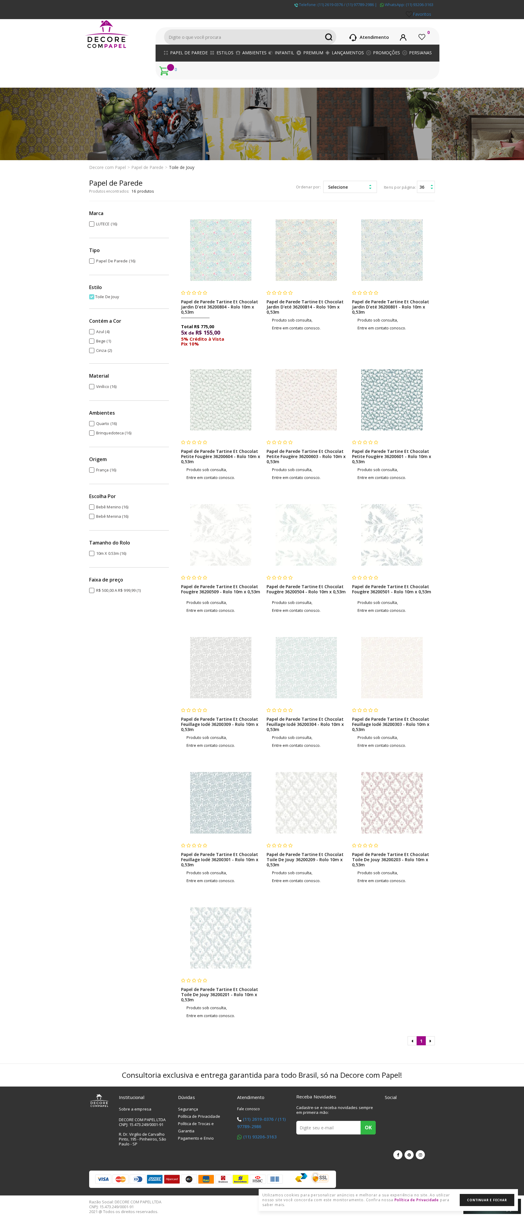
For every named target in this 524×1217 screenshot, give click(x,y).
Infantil (284, 53)
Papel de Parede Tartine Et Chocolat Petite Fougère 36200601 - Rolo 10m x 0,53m (391, 456)
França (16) (106, 470)
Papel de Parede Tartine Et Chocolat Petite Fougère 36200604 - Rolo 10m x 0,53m (220, 456)
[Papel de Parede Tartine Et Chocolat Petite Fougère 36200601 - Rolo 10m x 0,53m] (392, 400)
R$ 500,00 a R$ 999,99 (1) (118, 590)
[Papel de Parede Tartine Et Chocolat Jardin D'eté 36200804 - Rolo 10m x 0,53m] (220, 250)
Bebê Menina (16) (112, 516)
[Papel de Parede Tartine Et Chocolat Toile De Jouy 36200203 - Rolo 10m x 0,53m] (392, 802)
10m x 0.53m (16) (111, 553)
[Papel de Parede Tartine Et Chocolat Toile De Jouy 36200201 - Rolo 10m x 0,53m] (220, 938)
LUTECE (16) (106, 224)
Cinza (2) (104, 350)
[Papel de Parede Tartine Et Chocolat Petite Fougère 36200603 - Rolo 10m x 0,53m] (306, 400)
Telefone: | (337, 4)
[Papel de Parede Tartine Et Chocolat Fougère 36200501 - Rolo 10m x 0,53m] (392, 535)
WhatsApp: (408, 4)
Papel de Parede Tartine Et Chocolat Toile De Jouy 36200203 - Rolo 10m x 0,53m (390, 859)
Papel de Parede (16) (115, 261)
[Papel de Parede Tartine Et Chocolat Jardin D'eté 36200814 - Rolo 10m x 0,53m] (306, 250)
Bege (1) (103, 341)
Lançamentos (348, 53)
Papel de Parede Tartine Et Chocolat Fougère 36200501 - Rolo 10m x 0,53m (391, 589)
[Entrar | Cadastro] (403, 36)
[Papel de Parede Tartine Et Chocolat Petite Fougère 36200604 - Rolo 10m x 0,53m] (220, 400)
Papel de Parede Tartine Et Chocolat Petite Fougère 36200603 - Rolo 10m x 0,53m (306, 456)
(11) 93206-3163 (260, 1137)
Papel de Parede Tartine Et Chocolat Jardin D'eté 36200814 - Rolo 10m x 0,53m (305, 307)
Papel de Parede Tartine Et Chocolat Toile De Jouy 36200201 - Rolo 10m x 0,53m (219, 994)
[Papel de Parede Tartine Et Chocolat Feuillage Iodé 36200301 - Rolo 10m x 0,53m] (220, 802)
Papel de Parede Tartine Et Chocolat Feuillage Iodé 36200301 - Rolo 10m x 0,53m (219, 859)
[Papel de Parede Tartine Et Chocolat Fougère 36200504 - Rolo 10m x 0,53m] (306, 535)
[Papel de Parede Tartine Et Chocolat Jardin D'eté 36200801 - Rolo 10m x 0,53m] (392, 250)
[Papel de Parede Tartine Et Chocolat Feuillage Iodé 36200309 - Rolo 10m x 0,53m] (220, 667)
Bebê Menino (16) (112, 507)
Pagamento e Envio (196, 1138)
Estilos (225, 53)
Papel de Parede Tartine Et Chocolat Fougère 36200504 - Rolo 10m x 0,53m (306, 589)
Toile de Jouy (181, 167)
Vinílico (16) (106, 386)
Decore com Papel (107, 167)
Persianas (420, 53)
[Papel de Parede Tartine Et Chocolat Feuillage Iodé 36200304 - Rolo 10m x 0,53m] (306, 667)
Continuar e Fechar (487, 1200)
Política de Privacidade (199, 1116)
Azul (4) (102, 331)
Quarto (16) (106, 423)
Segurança (188, 1109)
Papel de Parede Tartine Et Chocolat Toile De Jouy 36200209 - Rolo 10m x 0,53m (305, 859)
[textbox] (250, 37)
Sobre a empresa (135, 1109)
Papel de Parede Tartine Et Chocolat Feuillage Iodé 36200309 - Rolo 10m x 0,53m (219, 724)
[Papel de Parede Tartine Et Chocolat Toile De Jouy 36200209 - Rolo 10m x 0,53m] (306, 802)
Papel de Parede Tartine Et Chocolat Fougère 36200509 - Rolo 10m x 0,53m (220, 589)
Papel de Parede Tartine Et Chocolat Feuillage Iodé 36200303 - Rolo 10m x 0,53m (390, 724)
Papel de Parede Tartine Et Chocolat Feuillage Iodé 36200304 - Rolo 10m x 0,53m (305, 724)
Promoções (386, 53)
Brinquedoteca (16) (113, 433)
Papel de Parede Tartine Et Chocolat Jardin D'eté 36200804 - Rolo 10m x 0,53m (219, 307)
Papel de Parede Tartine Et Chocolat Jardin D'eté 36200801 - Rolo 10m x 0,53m (390, 307)
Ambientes (254, 53)
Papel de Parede (189, 53)
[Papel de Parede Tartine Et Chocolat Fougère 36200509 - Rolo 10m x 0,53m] (220, 535)
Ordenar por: (308, 187)
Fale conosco (248, 1108)
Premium (313, 53)
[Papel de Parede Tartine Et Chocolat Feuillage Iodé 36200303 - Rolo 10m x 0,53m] (392, 667)
